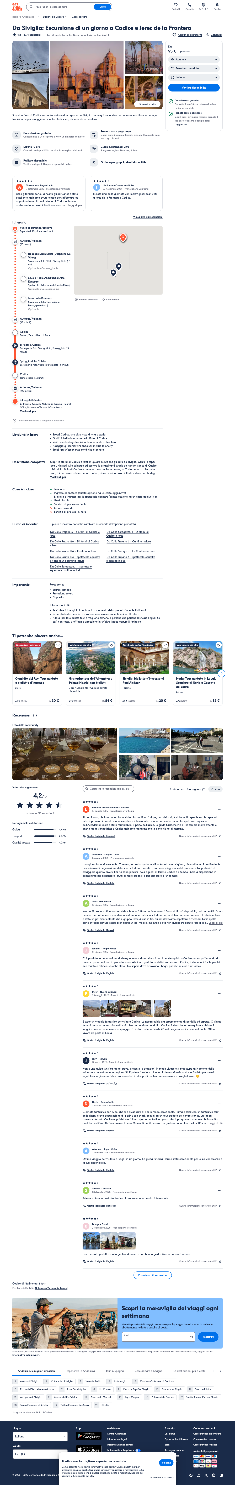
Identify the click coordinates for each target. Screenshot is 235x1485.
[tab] (36, 1371)
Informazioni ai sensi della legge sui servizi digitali (133, 1461)
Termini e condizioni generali (122, 1455)
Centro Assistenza (116, 1433)
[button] (26, 35)
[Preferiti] (176, 5)
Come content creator (205, 1439)
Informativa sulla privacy (25, 1355)
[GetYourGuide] (17, 6)
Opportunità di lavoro (176, 1439)
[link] (37, 673)
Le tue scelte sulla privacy (121, 1450)
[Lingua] (203, 5)
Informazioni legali (117, 1439)
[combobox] (60, 7)
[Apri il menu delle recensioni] (219, 809)
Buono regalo (172, 1455)
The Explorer (171, 1461)
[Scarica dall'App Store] (89, 1450)
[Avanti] (221, 673)
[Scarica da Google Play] (89, 1436)
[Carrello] (189, 5)
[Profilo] (217, 5)
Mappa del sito (115, 1466)
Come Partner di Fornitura (207, 1433)
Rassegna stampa (174, 1450)
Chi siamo (170, 1433)
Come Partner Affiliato (205, 1444)
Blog (167, 1444)
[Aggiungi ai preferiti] (58, 645)
